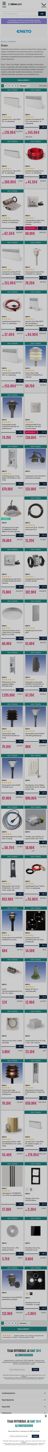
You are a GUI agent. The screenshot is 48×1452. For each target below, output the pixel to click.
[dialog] (24, 726)
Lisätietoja (40, 1444)
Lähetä (35, 1436)
